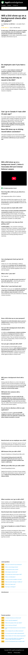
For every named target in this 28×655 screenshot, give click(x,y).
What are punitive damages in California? (13, 581)
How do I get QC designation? (11, 620)
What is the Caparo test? (10, 584)
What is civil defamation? (10, 576)
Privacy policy (17, 652)
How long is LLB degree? (10, 586)
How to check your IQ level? (11, 625)
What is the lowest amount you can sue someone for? (15, 628)
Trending (3, 5)
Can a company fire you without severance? (14, 630)
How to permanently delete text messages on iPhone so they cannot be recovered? (14, 639)
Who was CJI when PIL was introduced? (13, 564)
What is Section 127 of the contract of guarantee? (15, 635)
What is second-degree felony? (11, 567)
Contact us (15, 5)
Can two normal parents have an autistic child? (15, 641)
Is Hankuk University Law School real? (13, 617)
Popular (9, 5)
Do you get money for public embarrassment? (14, 633)
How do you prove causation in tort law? (13, 579)
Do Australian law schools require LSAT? (13, 574)
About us (10, 652)
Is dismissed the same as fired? (11, 569)
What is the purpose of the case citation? (13, 622)
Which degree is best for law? (11, 571)
